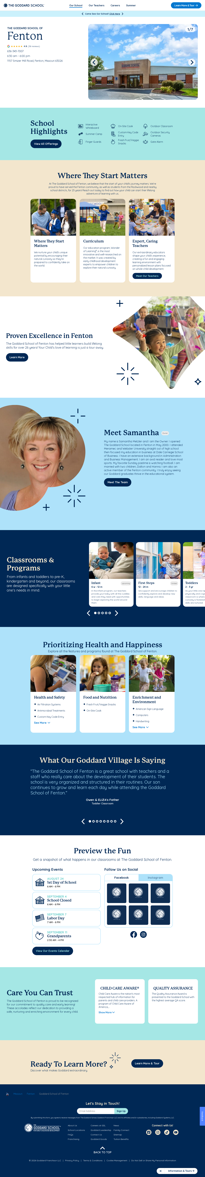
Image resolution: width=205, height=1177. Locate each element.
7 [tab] (111, 821)
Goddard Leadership (101, 1130)
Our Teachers (96, 5)
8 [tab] (115, 821)
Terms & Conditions (92, 1160)
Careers (115, 5)
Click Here (114, 13)
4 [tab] (106, 613)
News (116, 1125)
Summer (131, 5)
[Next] (122, 14)
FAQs (70, 1134)
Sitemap (118, 1134)
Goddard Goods (99, 1139)
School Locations (76, 1130)
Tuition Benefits (121, 1139)
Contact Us (96, 1134)
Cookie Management (117, 1160)
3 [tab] (102, 613)
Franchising (73, 1139)
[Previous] (82, 14)
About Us (72, 1125)
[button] (66, 882)
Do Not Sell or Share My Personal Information (153, 1160)
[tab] (122, 877)
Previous (94, 62)
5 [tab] (110, 613)
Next (191, 62)
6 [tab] (108, 821)
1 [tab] (95, 613)
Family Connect (121, 1130)
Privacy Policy (72, 1160)
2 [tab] (99, 613)
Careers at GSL (98, 1125)
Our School (75, 5)
